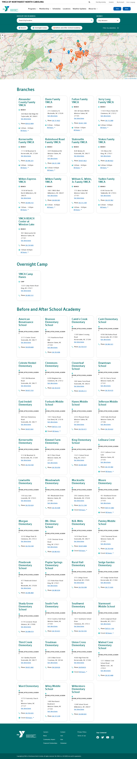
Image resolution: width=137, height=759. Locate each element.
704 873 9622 (82, 160)
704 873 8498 (82, 546)
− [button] (2, 38)
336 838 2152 (29, 203)
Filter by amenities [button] (109, 28)
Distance (99, 16)
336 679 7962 (109, 200)
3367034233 (82, 667)
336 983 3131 (29, 295)
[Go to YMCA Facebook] (97, 738)
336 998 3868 (29, 593)
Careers (111, 2)
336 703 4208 (56, 508)
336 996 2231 (29, 160)
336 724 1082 (109, 467)
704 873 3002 (29, 667)
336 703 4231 (56, 631)
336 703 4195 (82, 631)
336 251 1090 (56, 163)
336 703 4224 (29, 505)
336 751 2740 (82, 505)
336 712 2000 (109, 120)
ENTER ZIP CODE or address (26, 16)
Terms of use (82, 735)
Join (117, 9)
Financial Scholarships (50, 743)
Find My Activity (101, 2)
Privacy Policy (82, 732)
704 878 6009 (29, 347)
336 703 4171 (82, 429)
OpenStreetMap (133, 78)
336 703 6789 (82, 587)
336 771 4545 (109, 587)
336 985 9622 (109, 160)
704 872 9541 (29, 429)
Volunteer (63, 743)
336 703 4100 (29, 465)
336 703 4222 (109, 429)
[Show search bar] (89, 2)
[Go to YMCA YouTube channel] (107, 738)
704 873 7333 (29, 390)
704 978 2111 (82, 391)
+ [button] (2, 35)
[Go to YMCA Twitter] (102, 738)
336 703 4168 (109, 548)
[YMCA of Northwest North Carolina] (12, 8)
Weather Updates (80, 9)
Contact (62, 732)
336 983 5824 (82, 465)
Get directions (26, 119)
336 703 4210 (56, 388)
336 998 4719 (29, 631)
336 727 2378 (56, 716)
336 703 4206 (56, 352)
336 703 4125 (109, 390)
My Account (120, 2)
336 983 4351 (56, 551)
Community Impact (49, 739)
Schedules (57, 9)
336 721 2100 (82, 203)
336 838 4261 (82, 714)
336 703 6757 (82, 347)
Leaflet (125, 78)
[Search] (92, 20)
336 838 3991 (56, 200)
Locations (67, 9)
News (45, 735)
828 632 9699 (29, 123)
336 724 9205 (29, 245)
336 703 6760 (56, 467)
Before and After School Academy (67, 28)
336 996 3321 (109, 344)
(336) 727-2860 (109, 508)
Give (126, 9)
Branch (23, 28)
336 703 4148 (29, 546)
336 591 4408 (109, 675)
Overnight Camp (40, 28)
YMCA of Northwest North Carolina (23, 1)
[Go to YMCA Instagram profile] (112, 738)
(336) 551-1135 (56, 426)
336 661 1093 (82, 123)
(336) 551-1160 (109, 628)
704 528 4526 (56, 667)
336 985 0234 (56, 590)
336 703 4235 (29, 713)
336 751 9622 (56, 120)
